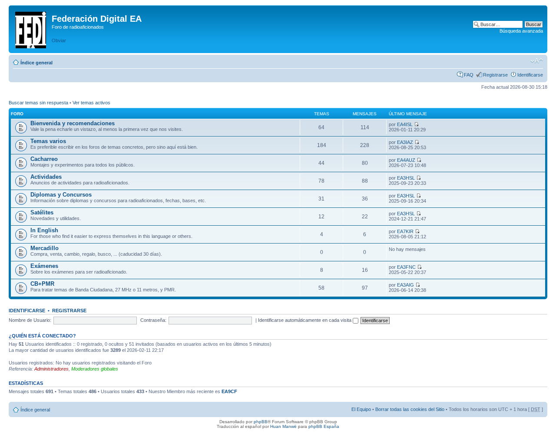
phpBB (261, 421)
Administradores (51, 368)
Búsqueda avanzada (521, 30)
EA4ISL (405, 124)
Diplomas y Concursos (61, 194)
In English (44, 230)
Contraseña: (153, 320)
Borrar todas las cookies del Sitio (409, 409)
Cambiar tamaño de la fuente (536, 61)
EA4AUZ (406, 160)
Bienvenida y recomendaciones (72, 123)
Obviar (59, 40)
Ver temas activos (91, 102)
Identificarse (530, 74)
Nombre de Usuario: (30, 320)
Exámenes (44, 266)
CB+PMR (42, 284)
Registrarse (495, 74)
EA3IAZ (405, 142)
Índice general (36, 62)
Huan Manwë (283, 426)
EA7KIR (405, 231)
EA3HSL (406, 177)
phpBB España (323, 426)
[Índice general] (31, 28)
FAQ (468, 74)
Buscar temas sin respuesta (38, 102)
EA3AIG (405, 284)
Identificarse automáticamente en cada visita (305, 320)
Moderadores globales (94, 368)
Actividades (46, 177)
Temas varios (48, 141)
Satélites (41, 212)
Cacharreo (44, 159)
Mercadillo (44, 248)
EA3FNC (406, 267)
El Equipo (361, 409)
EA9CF (229, 391)
